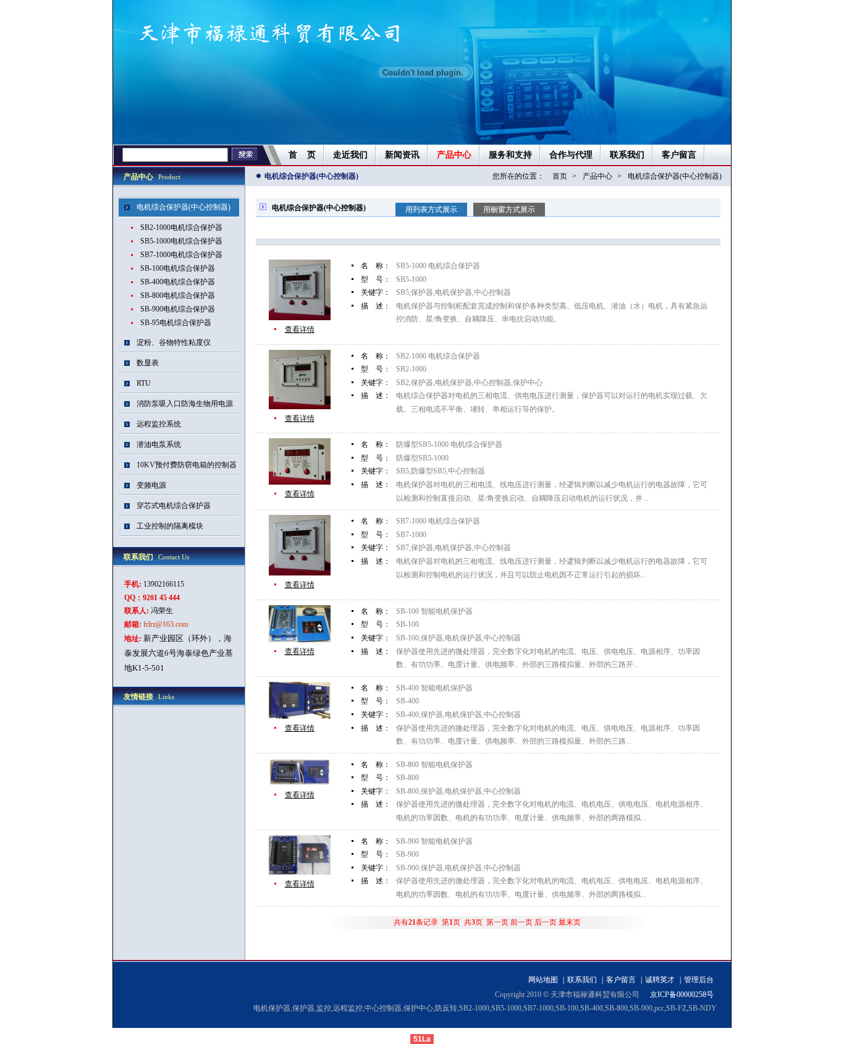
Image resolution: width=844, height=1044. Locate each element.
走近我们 (350, 154)
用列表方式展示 (431, 209)
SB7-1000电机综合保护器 (181, 254)
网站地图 (543, 979)
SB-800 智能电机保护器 (434, 764)
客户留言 (679, 154)
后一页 (545, 922)
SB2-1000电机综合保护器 (181, 227)
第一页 (497, 922)
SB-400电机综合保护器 (177, 282)
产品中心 (454, 154)
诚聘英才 (660, 979)
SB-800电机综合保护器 (177, 295)
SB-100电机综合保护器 (177, 268)
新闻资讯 (402, 154)
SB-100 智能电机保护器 (434, 611)
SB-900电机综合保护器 (177, 309)
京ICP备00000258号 (682, 994)
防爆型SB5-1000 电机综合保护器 (449, 444)
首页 (559, 176)
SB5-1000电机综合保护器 (181, 241)
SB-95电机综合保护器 (175, 322)
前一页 (521, 922)
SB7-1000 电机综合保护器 (438, 521)
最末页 (570, 922)
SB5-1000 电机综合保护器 (438, 265)
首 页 (302, 154)
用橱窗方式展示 (509, 209)
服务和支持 (510, 154)
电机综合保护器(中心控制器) (675, 176)
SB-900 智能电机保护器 (434, 841)
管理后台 (699, 979)
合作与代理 (571, 154)
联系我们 (627, 154)
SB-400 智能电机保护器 (434, 688)
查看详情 (299, 329)
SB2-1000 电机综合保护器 (438, 356)
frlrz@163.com (165, 624)
